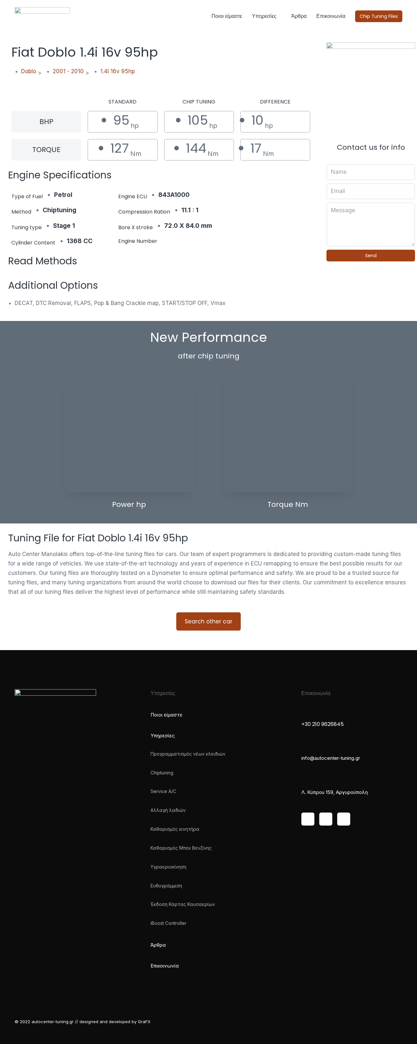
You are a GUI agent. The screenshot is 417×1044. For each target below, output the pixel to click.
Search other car (208, 621)
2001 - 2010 (68, 71)
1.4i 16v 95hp (117, 71)
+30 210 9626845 (322, 724)
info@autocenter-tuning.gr (330, 758)
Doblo (28, 71)
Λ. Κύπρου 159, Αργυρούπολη (334, 792)
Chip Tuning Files (379, 16)
